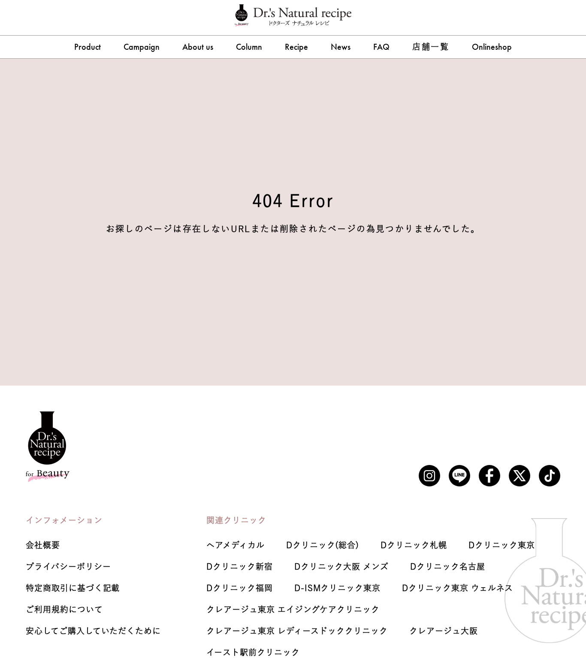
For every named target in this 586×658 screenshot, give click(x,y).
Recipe (296, 47)
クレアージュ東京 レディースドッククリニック (297, 631)
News (340, 47)
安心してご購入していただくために (93, 631)
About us (197, 47)
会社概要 (43, 545)
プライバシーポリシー (68, 566)
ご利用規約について (64, 609)
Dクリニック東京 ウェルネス (457, 588)
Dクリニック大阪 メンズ (341, 566)
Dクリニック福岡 (239, 588)
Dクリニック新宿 (239, 566)
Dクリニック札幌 (414, 545)
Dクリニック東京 (501, 545)
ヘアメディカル (235, 545)
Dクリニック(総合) (322, 545)
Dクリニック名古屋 (447, 566)
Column (249, 47)
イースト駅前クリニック (252, 652)
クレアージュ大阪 (443, 631)
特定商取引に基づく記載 (73, 588)
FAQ (381, 47)
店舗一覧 (430, 46)
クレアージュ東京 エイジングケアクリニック (293, 609)
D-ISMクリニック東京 (337, 588)
